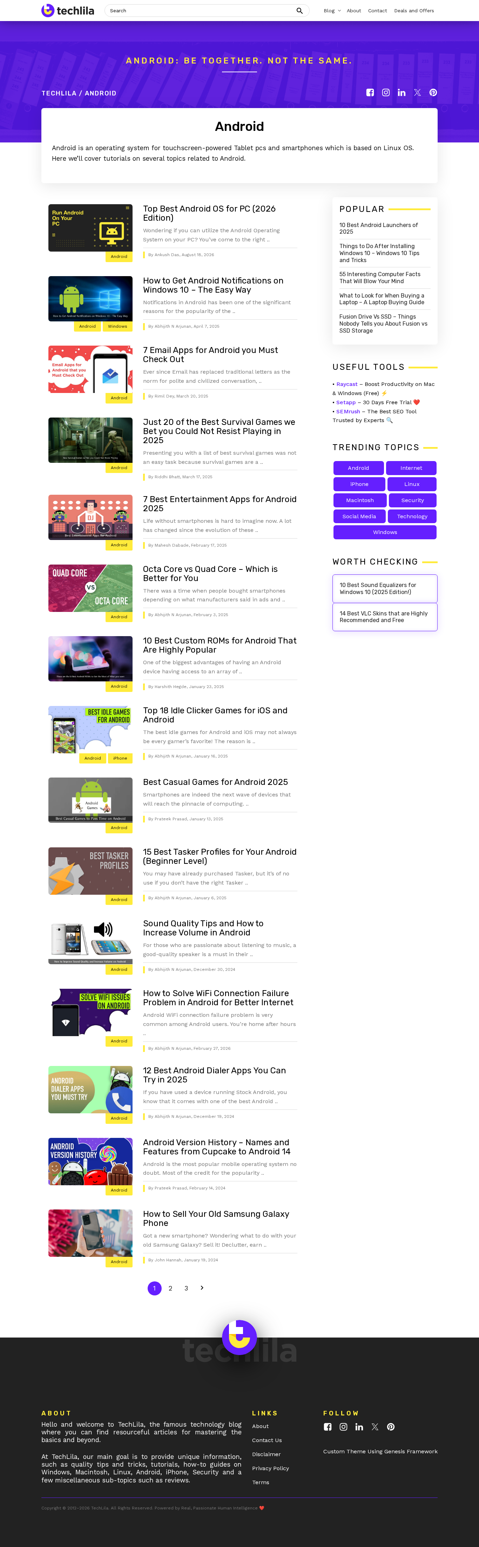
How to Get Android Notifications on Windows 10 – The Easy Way (213, 285)
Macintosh (360, 500)
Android (119, 256)
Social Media (359, 516)
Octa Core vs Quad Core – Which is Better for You (210, 573)
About (260, 1426)
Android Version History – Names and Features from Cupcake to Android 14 (217, 1147)
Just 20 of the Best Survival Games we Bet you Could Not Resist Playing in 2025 (219, 431)
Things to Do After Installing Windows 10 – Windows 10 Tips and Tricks (379, 253)
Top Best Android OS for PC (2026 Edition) (209, 213)
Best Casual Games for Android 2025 (215, 782)
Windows (117, 326)
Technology (412, 516)
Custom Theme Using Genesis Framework (380, 1451)
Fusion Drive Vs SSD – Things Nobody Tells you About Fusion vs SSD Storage (383, 323)
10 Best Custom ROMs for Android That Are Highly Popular (220, 645)
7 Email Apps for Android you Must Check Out (210, 354)
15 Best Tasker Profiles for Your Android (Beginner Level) (220, 856)
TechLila (59, 93)
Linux (412, 484)
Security (413, 500)
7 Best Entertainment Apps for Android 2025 (220, 503)
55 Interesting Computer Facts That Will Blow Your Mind (379, 278)
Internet (411, 468)
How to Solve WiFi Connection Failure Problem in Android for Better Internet (218, 997)
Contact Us (267, 1440)
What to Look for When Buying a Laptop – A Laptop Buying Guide (381, 299)
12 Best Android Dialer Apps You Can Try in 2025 (214, 1075)
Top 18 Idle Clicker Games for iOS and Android (215, 715)
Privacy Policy (270, 1468)
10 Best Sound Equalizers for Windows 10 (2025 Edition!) (378, 588)
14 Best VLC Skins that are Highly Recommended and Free (384, 617)
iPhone (120, 758)
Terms (260, 1482)
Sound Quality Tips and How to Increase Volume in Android (203, 928)
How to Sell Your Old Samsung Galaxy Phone (216, 1218)
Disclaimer (266, 1454)
